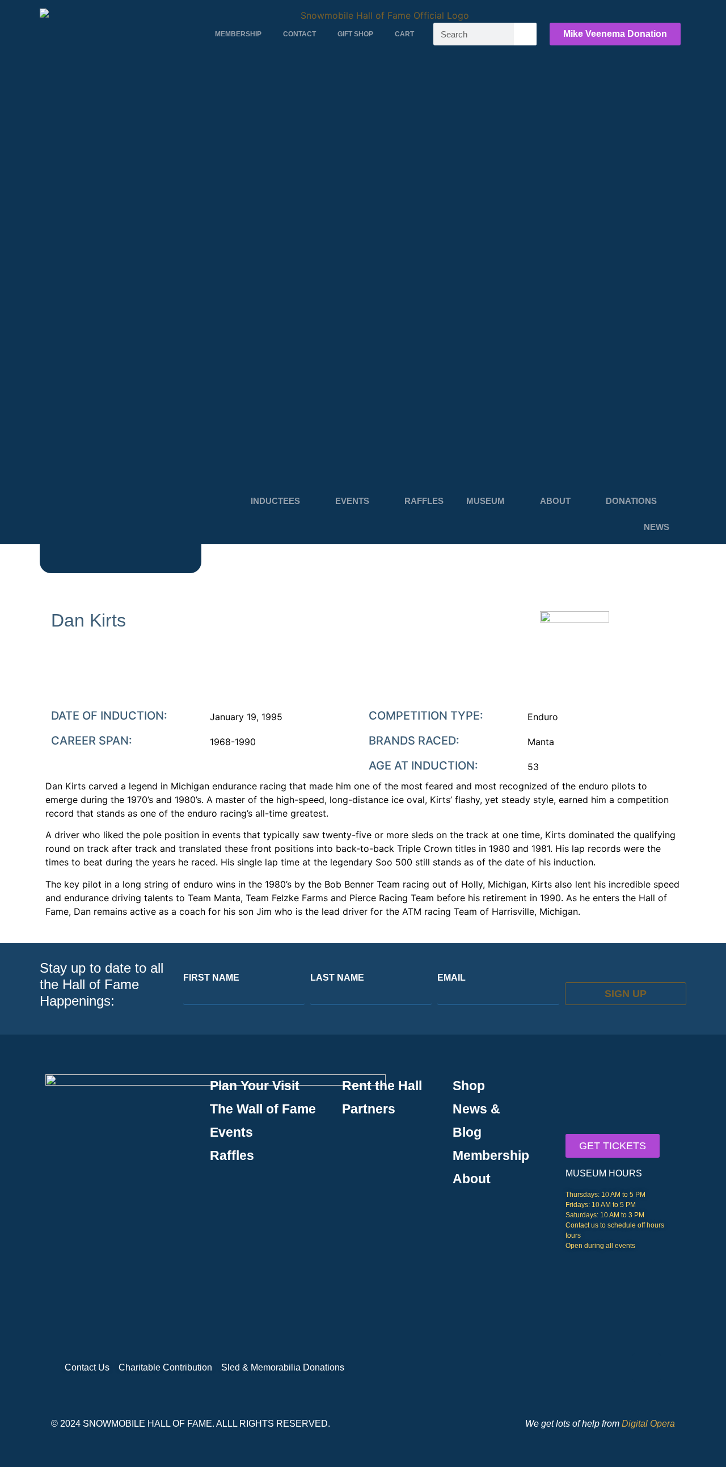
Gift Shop (355, 34)
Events (352, 501)
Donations (631, 501)
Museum (485, 501)
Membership (238, 34)
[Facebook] (646, 1367)
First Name (211, 977)
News (656, 527)
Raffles (424, 501)
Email (451, 977)
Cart (404, 34)
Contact (299, 34)
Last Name (337, 977)
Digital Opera (648, 1423)
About (555, 501)
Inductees (275, 501)
